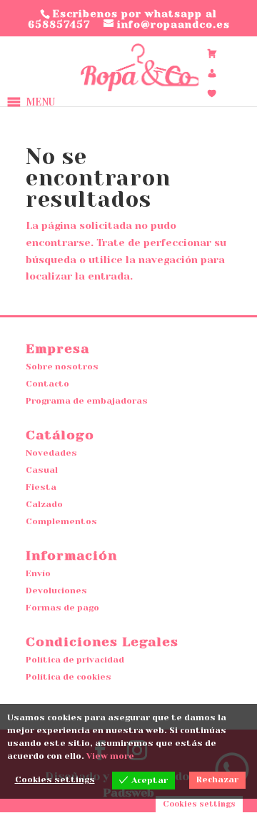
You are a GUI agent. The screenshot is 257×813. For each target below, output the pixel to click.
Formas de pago (62, 608)
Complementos (61, 521)
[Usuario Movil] (212, 73)
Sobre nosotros (62, 367)
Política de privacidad (75, 660)
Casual (42, 470)
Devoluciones (56, 590)
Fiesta (41, 487)
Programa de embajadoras (87, 401)
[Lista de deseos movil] (212, 93)
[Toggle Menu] (103, 101)
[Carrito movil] (212, 53)
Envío (38, 573)
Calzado (44, 504)
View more (110, 756)
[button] (40, 102)
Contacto (47, 384)
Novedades (51, 453)
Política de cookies (68, 677)
